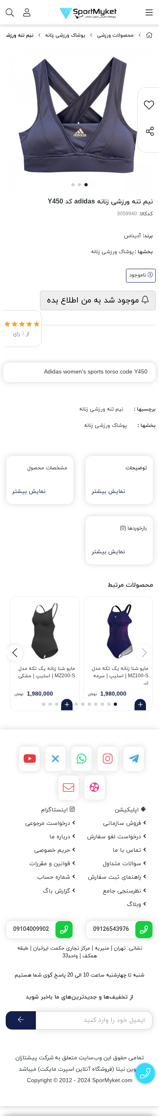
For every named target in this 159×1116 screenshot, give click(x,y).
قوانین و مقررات (50, 864)
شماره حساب (54, 877)
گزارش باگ (57, 891)
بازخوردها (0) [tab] (133, 528)
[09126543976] (145, 1073)
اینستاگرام (55, 810)
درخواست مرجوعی (48, 823)
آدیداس (132, 236)
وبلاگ (135, 904)
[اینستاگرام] (107, 759)
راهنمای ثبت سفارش (115, 877)
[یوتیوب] (29, 759)
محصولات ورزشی (115, 35)
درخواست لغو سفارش (115, 837)
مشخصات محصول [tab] (47, 468)
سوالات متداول (123, 864)
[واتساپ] (81, 759)
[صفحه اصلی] (149, 36)
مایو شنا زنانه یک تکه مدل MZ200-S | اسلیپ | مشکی (46, 672)
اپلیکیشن (128, 810)
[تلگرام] (134, 759)
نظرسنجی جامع (123, 891)
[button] (15, 653)
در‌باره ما (60, 837)
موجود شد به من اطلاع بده (94, 300)
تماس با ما (128, 850)
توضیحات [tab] (136, 468)
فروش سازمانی (123, 823)
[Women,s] (118, 631)
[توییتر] (55, 759)
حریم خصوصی (53, 850)
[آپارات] (94, 787)
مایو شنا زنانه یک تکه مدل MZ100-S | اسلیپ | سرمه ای (120, 675)
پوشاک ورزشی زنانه (65, 35)
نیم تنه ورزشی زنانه (101, 409)
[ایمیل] (68, 788)
